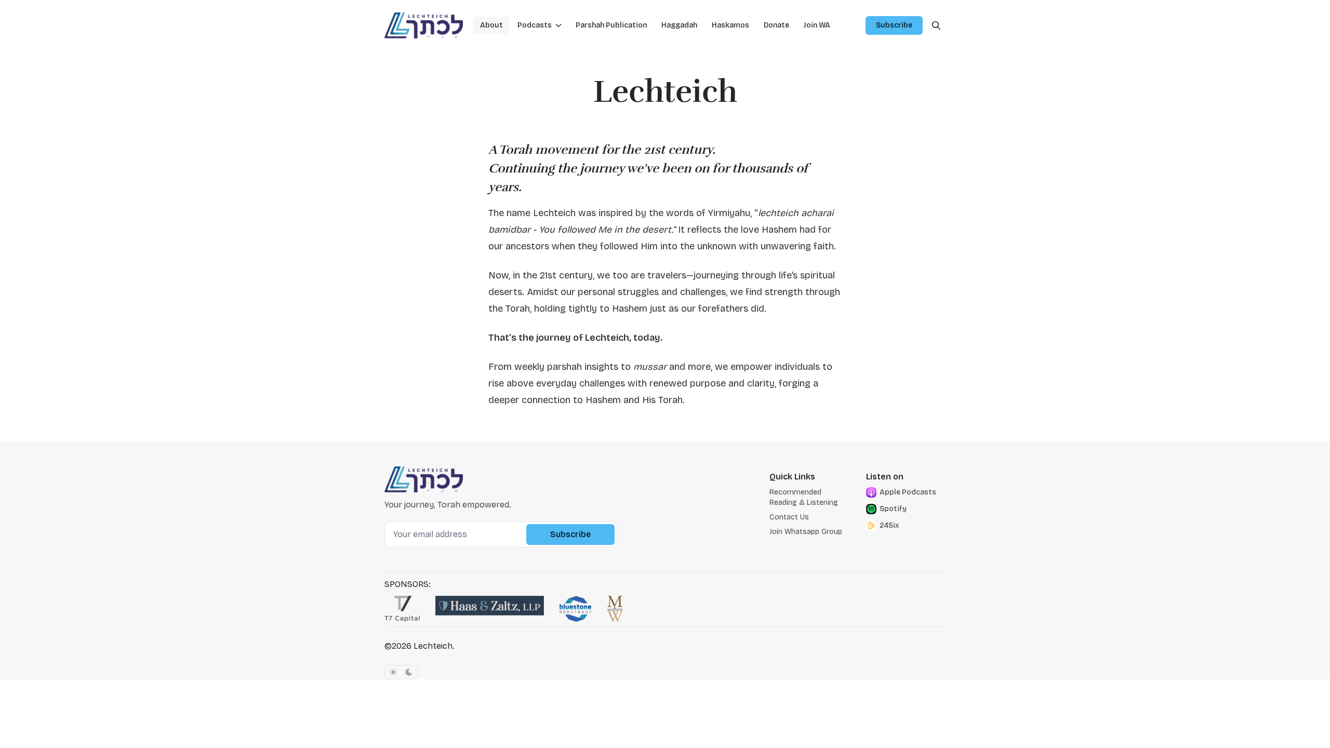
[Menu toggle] (558, 25)
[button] (531, 25)
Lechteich (433, 646)
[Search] (936, 25)
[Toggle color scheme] (401, 672)
